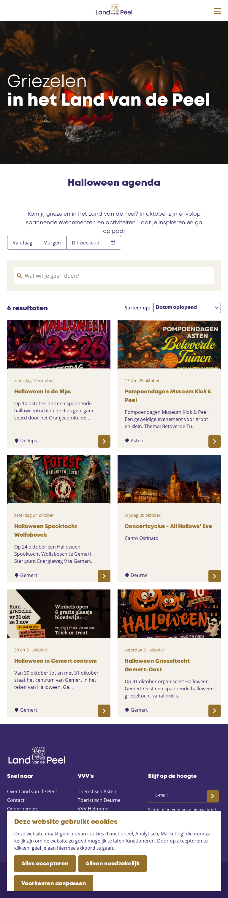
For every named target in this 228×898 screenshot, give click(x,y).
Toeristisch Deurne (99, 800)
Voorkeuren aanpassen (53, 883)
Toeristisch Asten (97, 791)
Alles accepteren (45, 864)
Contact (16, 800)
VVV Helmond (93, 808)
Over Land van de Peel (32, 791)
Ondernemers (23, 808)
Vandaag (22, 242)
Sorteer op (137, 307)
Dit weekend (85, 242)
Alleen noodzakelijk (113, 864)
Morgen (52, 242)
